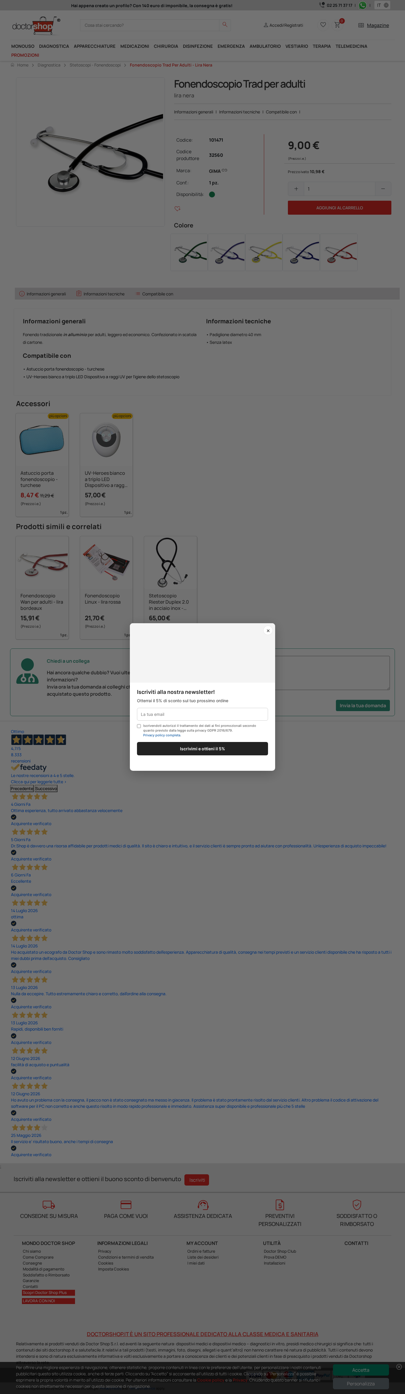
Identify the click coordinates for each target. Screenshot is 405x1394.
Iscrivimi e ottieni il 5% (202, 748)
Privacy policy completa (161, 735)
